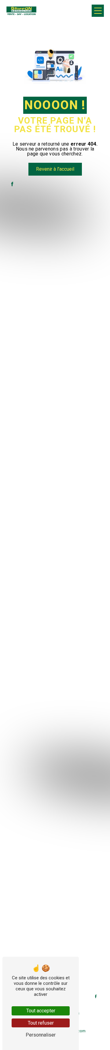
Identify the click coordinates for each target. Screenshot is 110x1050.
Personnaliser (41, 1035)
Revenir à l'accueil (55, 169)
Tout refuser (41, 1023)
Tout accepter (40, 1011)
